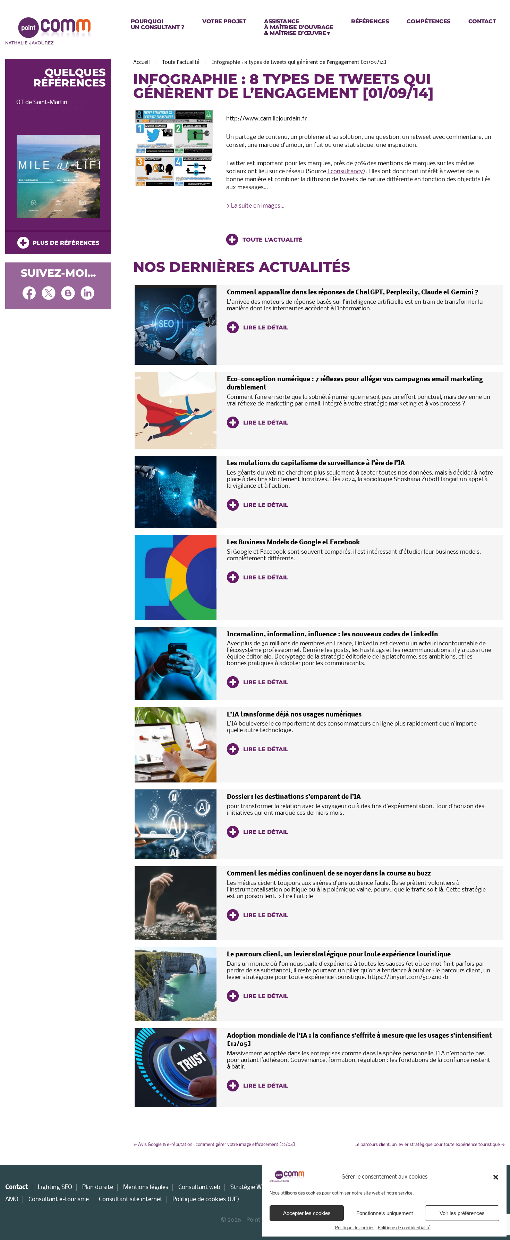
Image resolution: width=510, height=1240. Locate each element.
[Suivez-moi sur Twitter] (49, 294)
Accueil (141, 62)
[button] (495, 1177)
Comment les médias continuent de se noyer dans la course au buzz (329, 874)
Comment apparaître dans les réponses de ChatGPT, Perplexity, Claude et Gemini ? (352, 293)
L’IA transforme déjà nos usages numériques (294, 715)
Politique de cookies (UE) (205, 1199)
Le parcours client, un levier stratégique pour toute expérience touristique (339, 955)
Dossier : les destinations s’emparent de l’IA (294, 797)
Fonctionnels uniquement (384, 1213)
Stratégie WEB (249, 1187)
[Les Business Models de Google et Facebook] (175, 577)
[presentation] (16, 178)
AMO (11, 1199)
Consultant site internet (130, 1199)
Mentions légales (145, 1187)
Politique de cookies (354, 1228)
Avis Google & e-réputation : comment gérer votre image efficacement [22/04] (214, 1144)
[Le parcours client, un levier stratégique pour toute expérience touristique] (175, 984)
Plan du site (97, 1187)
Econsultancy (345, 171)
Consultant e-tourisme (58, 1199)
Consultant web (199, 1187)
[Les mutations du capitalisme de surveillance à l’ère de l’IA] (175, 492)
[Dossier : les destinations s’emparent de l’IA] (175, 824)
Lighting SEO (55, 1187)
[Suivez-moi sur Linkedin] (87, 294)
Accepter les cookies (307, 1213)
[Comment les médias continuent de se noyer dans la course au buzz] (175, 903)
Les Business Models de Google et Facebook (293, 542)
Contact (16, 1187)
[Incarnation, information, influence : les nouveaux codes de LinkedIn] (175, 663)
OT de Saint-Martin (41, 102)
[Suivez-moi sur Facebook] (29, 294)
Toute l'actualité (180, 62)
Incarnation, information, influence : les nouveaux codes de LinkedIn (332, 634)
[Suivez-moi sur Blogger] (68, 294)
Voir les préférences (462, 1213)
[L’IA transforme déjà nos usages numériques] (175, 744)
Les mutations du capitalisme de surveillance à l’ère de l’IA (316, 463)
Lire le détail (264, 327)
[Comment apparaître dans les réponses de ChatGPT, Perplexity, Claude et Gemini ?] (175, 325)
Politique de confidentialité (404, 1228)
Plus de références (64, 243)
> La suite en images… (255, 206)
